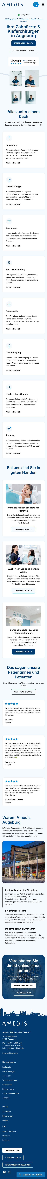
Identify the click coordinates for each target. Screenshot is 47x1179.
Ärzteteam (6, 1111)
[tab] (23, 897)
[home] (12, 4)
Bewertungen (7, 1116)
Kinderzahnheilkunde (10, 1093)
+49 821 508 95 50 (23, 993)
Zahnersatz (6, 1076)
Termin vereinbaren (23, 43)
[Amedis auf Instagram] (9, 1172)
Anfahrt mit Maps (9, 1131)
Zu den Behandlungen (23, 50)
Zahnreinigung (8, 1089)
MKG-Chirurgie (8, 1071)
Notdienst (6, 1136)
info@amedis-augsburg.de (17, 1165)
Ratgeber (6, 1140)
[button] (42, 4)
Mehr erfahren (13, 163)
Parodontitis (7, 1084)
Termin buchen (12, 1150)
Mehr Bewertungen (23, 692)
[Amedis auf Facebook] (4, 1172)
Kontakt (5, 1120)
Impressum (5, 1053)
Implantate (6, 1067)
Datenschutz (14, 1053)
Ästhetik (5, 1098)
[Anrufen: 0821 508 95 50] (36, 4)
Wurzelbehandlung (9, 1080)
